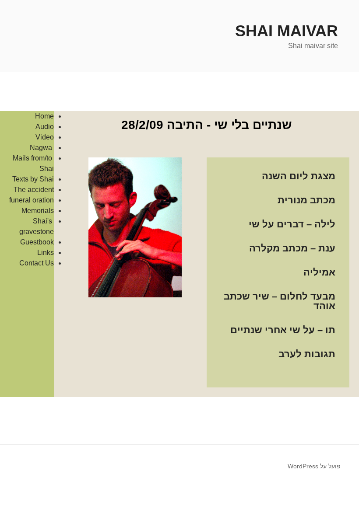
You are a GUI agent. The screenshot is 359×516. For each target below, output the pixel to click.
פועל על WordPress (314, 466)
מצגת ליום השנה (298, 176)
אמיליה (319, 272)
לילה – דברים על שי (292, 224)
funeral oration (31, 200)
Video (44, 137)
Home (44, 116)
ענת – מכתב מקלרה (292, 248)
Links (45, 252)
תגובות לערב (306, 354)
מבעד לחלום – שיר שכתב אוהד (279, 301)
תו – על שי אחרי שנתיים (282, 329)
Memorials (37, 210)
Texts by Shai (33, 179)
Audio (44, 126)
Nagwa (42, 147)
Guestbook (37, 242)
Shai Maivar (286, 31)
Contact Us (36, 263)
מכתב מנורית (306, 200)
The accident (34, 189)
